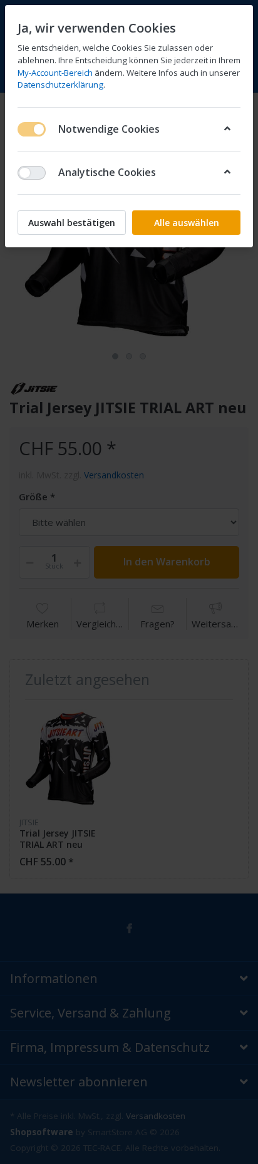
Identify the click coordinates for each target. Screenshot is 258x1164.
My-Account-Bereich (55, 72)
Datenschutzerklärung (60, 84)
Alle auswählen (186, 223)
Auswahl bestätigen (71, 223)
